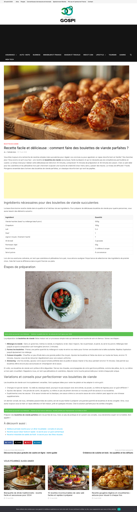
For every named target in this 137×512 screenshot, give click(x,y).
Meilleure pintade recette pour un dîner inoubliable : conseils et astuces (35, 429)
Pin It (29, 442)
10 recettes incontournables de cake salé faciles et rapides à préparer (66, 494)
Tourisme (112, 55)
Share (9, 442)
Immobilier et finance (52, 55)
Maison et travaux (72, 55)
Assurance (10, 55)
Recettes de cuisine (11, 144)
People (23, 1)
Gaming (122, 55)
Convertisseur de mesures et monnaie (39, 1)
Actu (17, 1)
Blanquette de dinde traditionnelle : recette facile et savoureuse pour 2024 (23, 494)
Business (36, 55)
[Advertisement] (68, 39)
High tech (9, 59)
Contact (90, 1)
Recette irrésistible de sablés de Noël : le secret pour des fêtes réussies (35, 435)
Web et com (88, 55)
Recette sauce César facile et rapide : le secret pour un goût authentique (35, 432)
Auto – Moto (25, 55)
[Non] (135, 509)
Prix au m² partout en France (77, 1)
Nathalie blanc (11, 152)
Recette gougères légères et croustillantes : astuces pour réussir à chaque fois (111, 494)
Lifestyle (100, 55)
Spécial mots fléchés (59, 1)
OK (119, 509)
